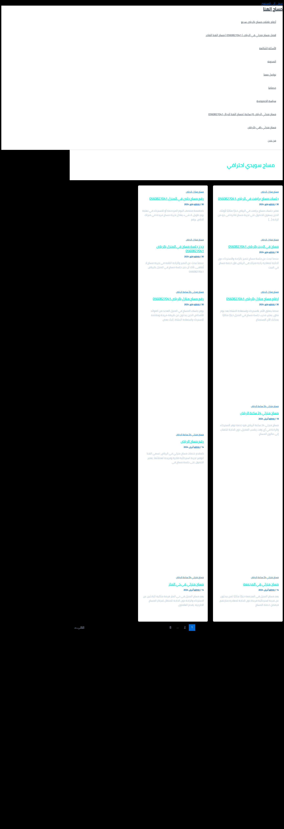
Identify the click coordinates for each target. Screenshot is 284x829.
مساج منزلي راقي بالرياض (262, 127)
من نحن (272, 140)
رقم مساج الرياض (192, 441)
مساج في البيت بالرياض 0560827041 (253, 246)
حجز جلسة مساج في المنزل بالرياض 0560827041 (180, 248)
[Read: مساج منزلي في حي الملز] (173, 572)
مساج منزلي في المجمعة (261, 584)
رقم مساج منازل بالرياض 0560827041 (178, 299)
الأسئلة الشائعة (267, 48)
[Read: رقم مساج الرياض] (173, 430)
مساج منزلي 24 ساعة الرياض (190, 292)
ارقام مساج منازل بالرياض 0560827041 (252, 299)
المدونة (272, 61)
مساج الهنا (273, 9)
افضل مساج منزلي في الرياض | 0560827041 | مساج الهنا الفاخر (241, 35)
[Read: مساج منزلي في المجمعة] (248, 572)
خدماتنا (272, 87)
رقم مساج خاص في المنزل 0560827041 (176, 199)
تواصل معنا (270, 74)
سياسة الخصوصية (266, 100)
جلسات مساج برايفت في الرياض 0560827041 (248, 199)
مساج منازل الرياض (270, 192)
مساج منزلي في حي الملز (186, 584)
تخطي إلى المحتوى (272, 3)
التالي (79, 627)
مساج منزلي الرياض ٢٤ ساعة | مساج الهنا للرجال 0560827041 (242, 114)
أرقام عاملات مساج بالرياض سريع (258, 21)
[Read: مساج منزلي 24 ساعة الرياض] (248, 401)
